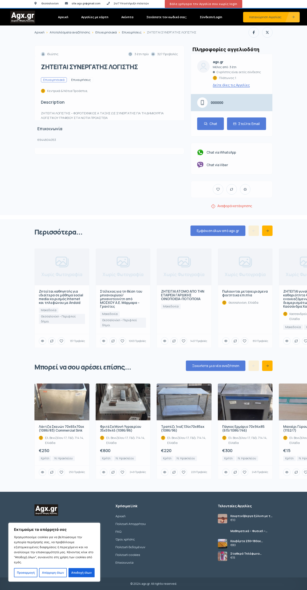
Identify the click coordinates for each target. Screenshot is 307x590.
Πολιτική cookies (127, 555)
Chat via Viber (217, 165)
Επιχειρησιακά (106, 32)
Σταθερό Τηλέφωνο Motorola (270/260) (245, 553)
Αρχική (63, 17)
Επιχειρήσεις (132, 32)
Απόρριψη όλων (53, 572)
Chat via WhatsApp (221, 152)
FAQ (118, 531)
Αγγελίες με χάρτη (94, 17)
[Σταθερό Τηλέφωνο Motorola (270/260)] (222, 556)
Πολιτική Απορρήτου (130, 524)
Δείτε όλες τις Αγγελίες (231, 85)
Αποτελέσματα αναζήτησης (70, 32)
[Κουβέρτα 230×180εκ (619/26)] (222, 543)
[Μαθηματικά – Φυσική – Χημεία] (222, 531)
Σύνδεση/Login (211, 17)
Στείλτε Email (249, 123)
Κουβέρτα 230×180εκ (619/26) (245, 541)
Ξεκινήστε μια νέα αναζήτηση (215, 365)
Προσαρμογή (26, 572)
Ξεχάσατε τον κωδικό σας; (166, 17)
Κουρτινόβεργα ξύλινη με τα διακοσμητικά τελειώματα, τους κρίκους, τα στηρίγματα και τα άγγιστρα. (251, 516)
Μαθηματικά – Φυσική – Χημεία (247, 531)
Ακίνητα (127, 17)
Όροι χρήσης (125, 539)
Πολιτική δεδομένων (130, 547)
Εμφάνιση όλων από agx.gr (218, 230)
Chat (213, 123)
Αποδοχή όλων (81, 572)
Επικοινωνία (124, 562)
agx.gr (218, 62)
